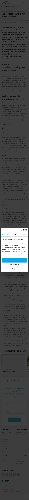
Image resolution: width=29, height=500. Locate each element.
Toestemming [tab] (5, 234)
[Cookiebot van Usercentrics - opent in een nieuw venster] (20, 230)
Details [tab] (14, 234)
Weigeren (14, 269)
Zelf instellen (13, 264)
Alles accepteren (14, 260)
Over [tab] (24, 234)
